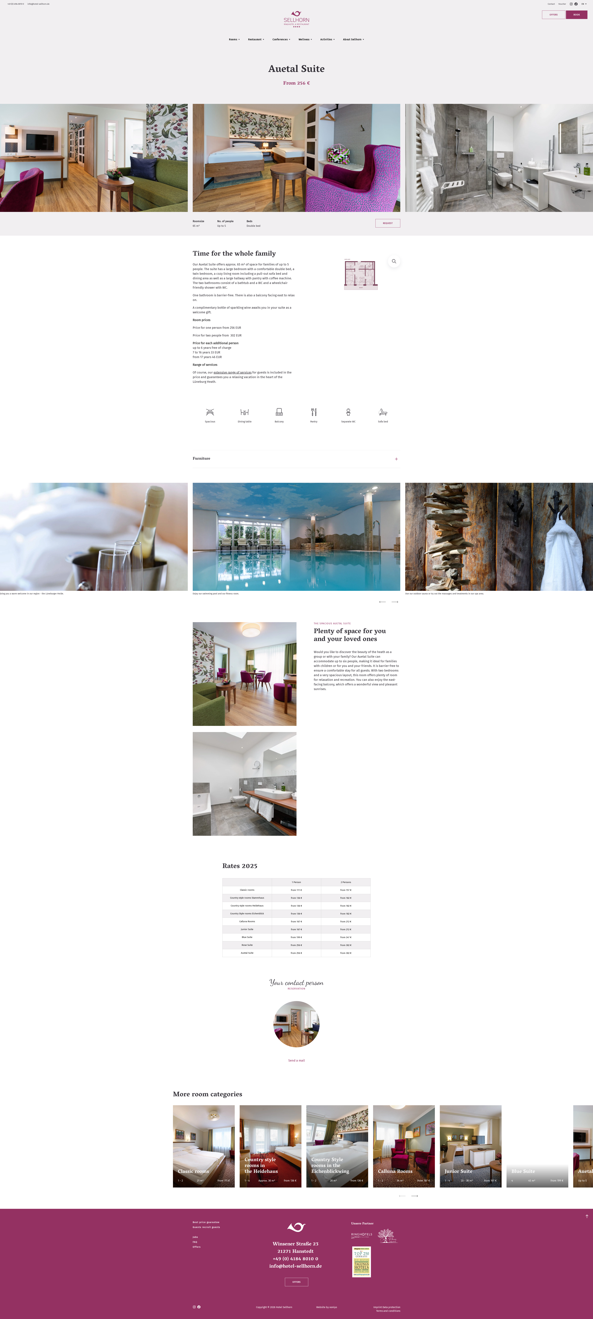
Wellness (304, 39)
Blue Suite (247, 937)
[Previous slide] (382, 602)
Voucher (562, 4)
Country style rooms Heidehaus (247, 905)
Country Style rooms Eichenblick (247, 913)
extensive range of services (233, 372)
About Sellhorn (352, 39)
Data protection (391, 1307)
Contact (551, 4)
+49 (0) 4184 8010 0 (15, 4)
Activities (326, 39)
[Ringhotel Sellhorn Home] (296, 19)
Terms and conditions (388, 1310)
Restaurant (255, 39)
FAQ (195, 1242)
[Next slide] (394, 602)
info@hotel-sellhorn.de (38, 4)
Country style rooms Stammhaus (247, 897)
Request (388, 223)
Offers (554, 14)
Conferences (280, 39)
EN (583, 4)
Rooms (233, 39)
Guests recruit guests (206, 1227)
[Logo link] (361, 1236)
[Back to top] (587, 1215)
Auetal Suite (247, 953)
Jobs (195, 1237)
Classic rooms (247, 890)
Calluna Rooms (247, 921)
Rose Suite (247, 945)
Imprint (377, 1307)
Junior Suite (247, 929)
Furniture (201, 459)
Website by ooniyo (326, 1307)
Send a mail (296, 1060)
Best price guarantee (206, 1222)
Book (577, 14)
